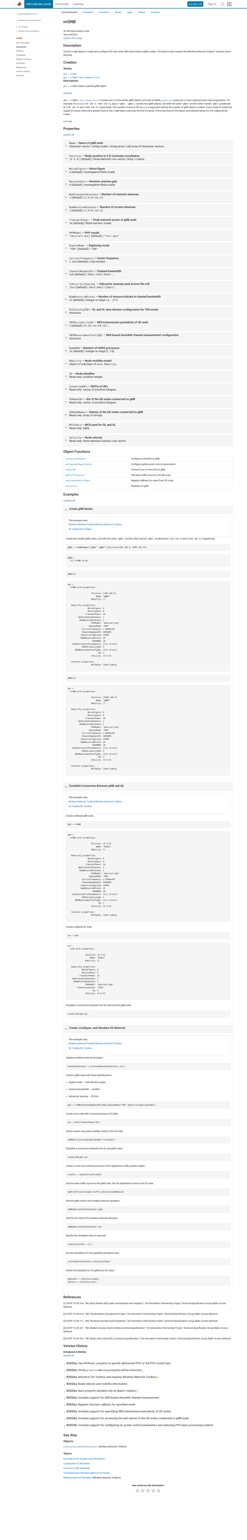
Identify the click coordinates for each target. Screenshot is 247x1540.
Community (62, 4)
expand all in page (72, 38)
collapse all (69, 500)
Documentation (69, 12)
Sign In (212, 4)
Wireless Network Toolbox (81, 524)
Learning (78, 4)
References (21, 67)
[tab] (148, 145)
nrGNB (19, 38)
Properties (20, 55)
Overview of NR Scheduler (76, 1468)
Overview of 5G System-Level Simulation (84, 1458)
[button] (223, 4)
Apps (130, 12)
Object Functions (23, 59)
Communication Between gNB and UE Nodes (86, 1473)
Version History (23, 71)
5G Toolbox (74, 529)
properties (167, 100)
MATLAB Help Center (38, 4)
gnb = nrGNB (69, 74)
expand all (68, 134)
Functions (104, 12)
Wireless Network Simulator (77, 1477)
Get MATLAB (195, 4)
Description (21, 47)
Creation (20, 51)
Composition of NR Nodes (76, 1463)
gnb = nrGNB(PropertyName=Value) (81, 77)
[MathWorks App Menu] (229, 4)
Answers (155, 12)
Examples (20, 63)
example (67, 93)
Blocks (118, 12)
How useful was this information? (148, 1485)
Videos (141, 12)
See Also (20, 75)
